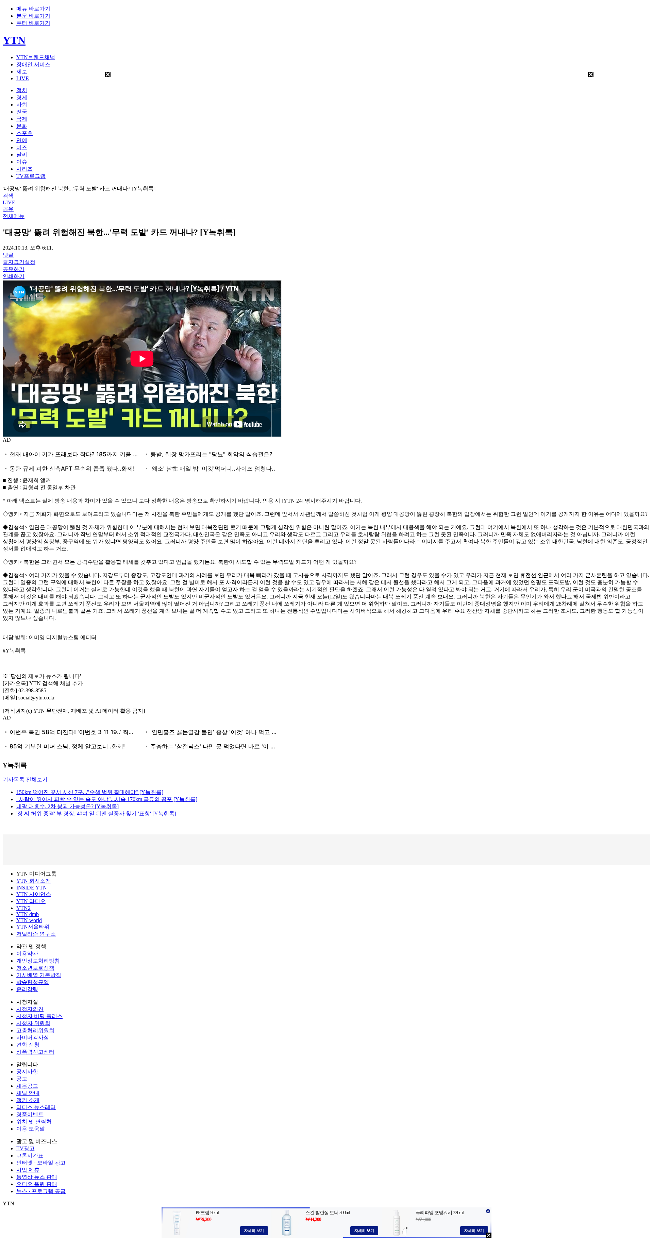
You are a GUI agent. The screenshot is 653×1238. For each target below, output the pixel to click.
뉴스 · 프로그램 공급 (41, 1191)
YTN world (29, 920)
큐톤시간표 (30, 1155)
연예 (21, 140)
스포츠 (24, 133)
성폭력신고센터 (35, 1052)
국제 (21, 119)
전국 (21, 112)
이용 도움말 (30, 1129)
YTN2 (23, 908)
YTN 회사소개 (33, 881)
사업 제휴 (27, 1170)
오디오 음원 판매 (36, 1184)
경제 (21, 97)
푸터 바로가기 (33, 23)
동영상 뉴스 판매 (36, 1177)
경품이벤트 (30, 1114)
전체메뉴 (13, 216)
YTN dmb (27, 914)
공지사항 (27, 1071)
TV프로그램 (31, 176)
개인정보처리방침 (38, 961)
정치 (21, 90)
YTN (14, 40)
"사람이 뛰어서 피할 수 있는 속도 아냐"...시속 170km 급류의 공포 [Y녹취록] (106, 799)
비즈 (21, 147)
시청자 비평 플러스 (39, 1016)
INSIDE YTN (31, 888)
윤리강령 (27, 989)
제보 (21, 71)
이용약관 (27, 953)
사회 (21, 104)
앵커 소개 (27, 1100)
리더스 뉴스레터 (36, 1107)
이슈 (21, 162)
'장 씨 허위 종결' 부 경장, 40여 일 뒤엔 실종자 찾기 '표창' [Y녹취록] (96, 813)
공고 (21, 1079)
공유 (8, 209)
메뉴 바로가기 (33, 9)
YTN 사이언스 (33, 894)
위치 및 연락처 (34, 1121)
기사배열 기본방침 (38, 975)
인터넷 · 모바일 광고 (41, 1163)
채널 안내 (27, 1093)
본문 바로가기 (33, 16)
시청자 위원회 (33, 1023)
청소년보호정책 (35, 968)
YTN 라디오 (31, 901)
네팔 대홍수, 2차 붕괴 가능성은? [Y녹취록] (67, 806)
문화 (21, 126)
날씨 (21, 154)
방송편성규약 (32, 982)
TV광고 (25, 1148)
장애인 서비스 (33, 64)
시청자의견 (30, 1009)
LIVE (22, 78)
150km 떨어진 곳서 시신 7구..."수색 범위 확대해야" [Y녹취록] (89, 792)
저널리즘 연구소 (36, 934)
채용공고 (27, 1086)
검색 (8, 196)
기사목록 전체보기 (25, 779)
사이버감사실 (32, 1037)
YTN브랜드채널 (35, 57)
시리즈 (24, 169)
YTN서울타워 (33, 927)
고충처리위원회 (35, 1030)
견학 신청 (27, 1045)
